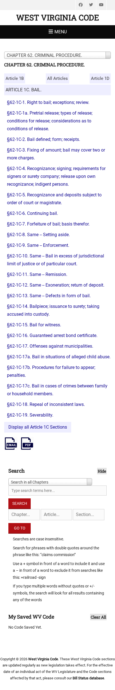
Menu (60, 31)
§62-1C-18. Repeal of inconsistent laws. (46, 404)
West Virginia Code (57, 17)
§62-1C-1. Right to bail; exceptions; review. (48, 102)
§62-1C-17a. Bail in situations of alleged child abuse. (59, 356)
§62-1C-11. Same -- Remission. (37, 274)
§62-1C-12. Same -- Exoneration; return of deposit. (55, 285)
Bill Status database (88, 678)
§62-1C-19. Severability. (30, 415)
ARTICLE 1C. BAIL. (24, 89)
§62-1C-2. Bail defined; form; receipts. (43, 139)
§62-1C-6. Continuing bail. (32, 213)
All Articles (57, 78)
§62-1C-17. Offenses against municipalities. (50, 346)
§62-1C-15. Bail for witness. (34, 324)
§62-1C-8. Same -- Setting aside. (38, 234)
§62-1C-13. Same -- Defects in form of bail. (49, 295)
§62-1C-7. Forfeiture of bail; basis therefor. (48, 224)
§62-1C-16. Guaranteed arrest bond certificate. (52, 335)
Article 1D (100, 78)
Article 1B (15, 78)
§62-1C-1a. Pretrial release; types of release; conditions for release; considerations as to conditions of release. (49, 120)
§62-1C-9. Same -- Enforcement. (38, 245)
